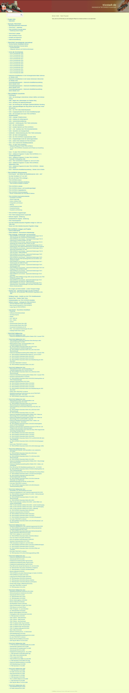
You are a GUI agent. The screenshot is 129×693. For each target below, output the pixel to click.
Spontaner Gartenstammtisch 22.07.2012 (19, 541)
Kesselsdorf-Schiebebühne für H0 (18, 327)
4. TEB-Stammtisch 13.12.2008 (17, 670)
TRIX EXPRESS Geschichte (16, 93)
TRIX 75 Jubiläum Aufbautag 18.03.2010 (19, 628)
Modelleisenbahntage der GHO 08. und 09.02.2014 (22, 481)
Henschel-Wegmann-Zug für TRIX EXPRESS (21, 303)
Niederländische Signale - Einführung (19, 218)
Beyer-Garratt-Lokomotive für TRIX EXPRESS (21, 305)
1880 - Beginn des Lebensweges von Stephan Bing (22, 100)
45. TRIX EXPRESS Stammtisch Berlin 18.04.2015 (22, 436)
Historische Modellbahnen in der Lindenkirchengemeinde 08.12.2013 (26, 492)
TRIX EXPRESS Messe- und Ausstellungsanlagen (22, 188)
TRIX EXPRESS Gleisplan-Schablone (19, 183)
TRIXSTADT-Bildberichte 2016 (17, 367)
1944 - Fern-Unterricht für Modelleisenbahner (21, 142)
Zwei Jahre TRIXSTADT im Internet (18, 585)
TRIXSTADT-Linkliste (14, 33)
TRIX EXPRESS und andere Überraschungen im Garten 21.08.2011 (26, 573)
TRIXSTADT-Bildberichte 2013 (17, 489)
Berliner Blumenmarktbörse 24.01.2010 (19, 638)
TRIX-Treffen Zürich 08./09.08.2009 (18, 655)
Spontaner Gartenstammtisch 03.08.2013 (19, 512)
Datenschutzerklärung (15, 39)
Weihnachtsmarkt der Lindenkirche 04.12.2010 (21, 593)
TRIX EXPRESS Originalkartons (17, 190)
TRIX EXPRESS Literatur (15, 186)
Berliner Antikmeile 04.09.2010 (17, 601)
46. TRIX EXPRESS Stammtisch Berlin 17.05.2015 (22, 434)
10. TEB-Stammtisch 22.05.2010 (17, 610)
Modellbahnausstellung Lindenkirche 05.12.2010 (21, 591)
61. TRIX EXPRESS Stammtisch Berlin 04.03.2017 (22, 358)
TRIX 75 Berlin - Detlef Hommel (17, 619)
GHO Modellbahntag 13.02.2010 (17, 633)
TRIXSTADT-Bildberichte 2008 (17, 668)
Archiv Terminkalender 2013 (16, 65)
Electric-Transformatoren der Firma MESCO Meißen (22, 193)
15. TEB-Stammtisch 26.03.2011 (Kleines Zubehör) (22, 580)
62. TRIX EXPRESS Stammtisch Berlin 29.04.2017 (22, 356)
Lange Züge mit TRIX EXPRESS (18, 307)
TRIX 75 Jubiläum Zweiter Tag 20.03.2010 (20, 624)
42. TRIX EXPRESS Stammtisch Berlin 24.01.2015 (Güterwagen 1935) (27, 445)
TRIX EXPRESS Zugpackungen (17, 212)
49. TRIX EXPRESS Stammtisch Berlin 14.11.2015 (22, 412)
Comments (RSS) (73, 691)
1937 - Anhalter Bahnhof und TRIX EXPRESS (21, 127)
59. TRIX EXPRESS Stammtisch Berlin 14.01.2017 (22, 364)
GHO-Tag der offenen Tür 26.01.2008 (19, 682)
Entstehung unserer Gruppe (16, 30)
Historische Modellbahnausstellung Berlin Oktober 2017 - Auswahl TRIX (27, 352)
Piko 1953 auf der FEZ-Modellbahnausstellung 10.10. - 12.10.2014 (26, 467)
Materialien (12, 21)
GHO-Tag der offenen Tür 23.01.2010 (19, 640)
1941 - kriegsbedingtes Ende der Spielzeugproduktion (23, 139)
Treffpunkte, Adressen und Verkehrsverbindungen (21, 49)
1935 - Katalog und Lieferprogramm (18, 119)
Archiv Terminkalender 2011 (16, 69)
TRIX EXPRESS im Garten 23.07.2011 (19, 574)
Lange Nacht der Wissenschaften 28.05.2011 (20, 576)
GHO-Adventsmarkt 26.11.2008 (17, 673)
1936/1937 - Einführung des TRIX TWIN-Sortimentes (23, 123)
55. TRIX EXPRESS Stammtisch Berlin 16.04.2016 (22, 385)
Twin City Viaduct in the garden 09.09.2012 (20, 537)
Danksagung (12, 95)
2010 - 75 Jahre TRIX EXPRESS (17, 144)
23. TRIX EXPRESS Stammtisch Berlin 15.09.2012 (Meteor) (24, 535)
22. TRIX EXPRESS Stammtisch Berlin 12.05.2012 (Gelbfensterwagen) (27, 544)
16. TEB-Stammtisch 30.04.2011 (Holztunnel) (20, 578)
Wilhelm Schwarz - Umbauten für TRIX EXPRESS (22, 302)
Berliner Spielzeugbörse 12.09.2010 (18, 600)
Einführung (12, 311)
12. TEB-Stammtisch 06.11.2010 (17, 596)
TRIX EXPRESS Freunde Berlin (17, 29)
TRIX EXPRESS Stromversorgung (18, 192)
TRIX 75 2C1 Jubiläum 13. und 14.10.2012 (20, 534)
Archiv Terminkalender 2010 (16, 71)
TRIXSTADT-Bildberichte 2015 (17, 399)
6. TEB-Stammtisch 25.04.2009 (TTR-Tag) (20, 660)
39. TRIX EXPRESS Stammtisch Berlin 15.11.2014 (22, 459)
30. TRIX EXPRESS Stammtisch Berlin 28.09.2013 (22, 510)
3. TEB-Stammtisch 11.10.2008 (17, 675)
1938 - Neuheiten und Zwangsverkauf (19, 131)
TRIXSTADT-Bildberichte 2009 (17, 643)
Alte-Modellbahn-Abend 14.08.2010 (18, 603)
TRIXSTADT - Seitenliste (15, 27)
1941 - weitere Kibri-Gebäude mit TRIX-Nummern (22, 141)
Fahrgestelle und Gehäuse (16, 202)
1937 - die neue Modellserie (16, 125)
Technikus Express (14, 314)
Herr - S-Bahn (13, 320)
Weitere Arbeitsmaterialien (16, 286)
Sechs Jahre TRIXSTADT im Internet (18, 444)
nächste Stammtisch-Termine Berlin (18, 46)
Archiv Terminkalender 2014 (16, 63)
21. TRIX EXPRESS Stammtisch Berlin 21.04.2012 (22, 546)
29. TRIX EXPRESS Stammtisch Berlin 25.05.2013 (22, 513)
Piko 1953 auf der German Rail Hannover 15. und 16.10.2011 (24, 566)
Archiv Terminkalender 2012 (16, 67)
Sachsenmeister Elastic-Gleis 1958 (18, 325)
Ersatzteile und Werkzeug (16, 209)
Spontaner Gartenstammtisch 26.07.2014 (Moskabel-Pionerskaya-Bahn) (27, 471)
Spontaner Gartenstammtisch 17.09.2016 (19, 376)
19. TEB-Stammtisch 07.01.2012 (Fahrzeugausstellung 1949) (24, 553)
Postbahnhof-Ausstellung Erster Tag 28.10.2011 (21, 564)
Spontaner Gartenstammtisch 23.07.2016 (19, 381)
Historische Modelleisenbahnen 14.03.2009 (20, 662)
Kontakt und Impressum (15, 37)
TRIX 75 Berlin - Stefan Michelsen (18, 617)
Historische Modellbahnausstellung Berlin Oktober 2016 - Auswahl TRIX (27, 374)
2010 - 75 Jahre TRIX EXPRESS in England (21, 152)
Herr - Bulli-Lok (13, 318)
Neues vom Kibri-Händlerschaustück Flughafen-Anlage (23, 226)
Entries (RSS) (65, 691)
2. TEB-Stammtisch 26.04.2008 (17, 677)
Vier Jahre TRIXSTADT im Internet (18, 519)
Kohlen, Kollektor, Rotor (15, 201)
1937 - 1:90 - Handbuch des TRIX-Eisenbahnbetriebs (23, 129)
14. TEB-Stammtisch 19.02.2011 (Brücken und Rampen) (23, 581)
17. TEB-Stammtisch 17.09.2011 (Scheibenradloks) (22, 569)
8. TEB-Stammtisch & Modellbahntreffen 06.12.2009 (22, 644)
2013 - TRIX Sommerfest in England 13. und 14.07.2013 (24, 160)
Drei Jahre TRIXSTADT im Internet (18, 551)
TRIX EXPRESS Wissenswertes (17, 172)
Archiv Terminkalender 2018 (16, 56)
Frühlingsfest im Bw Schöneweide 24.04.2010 (21, 614)
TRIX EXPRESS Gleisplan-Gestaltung (19, 182)
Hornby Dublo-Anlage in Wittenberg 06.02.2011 (21, 583)
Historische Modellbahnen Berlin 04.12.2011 (20, 557)
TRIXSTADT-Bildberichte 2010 (17, 590)
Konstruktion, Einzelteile (15, 197)
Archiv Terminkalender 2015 (16, 62)
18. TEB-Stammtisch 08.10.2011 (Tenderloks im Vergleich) (24, 567)
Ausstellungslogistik (14, 47)
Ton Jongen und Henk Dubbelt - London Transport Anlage (24, 289)
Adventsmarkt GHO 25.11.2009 (17, 650)
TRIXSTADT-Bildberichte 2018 (17, 335)
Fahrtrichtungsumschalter (16, 206)
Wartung (12, 204)
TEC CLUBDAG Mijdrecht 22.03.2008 (19, 678)
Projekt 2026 (11, 19)
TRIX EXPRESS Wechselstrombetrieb (19, 196)
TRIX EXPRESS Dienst (15, 180)
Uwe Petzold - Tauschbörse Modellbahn (19, 310)
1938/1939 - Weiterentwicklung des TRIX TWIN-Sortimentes (25, 133)
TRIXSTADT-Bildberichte (15, 333)
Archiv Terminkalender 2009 (16, 72)
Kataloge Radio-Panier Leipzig (17, 330)
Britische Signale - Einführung (17, 216)
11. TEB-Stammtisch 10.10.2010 (17, 598)
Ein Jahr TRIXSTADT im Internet (17, 637)
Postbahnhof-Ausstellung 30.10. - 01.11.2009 (20, 651)
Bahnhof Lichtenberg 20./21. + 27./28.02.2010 (21, 631)
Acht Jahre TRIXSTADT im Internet (18, 362)
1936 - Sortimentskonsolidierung (17, 121)
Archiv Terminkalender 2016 (16, 60)
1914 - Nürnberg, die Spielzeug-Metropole (20, 102)
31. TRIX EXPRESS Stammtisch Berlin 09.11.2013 (22, 500)
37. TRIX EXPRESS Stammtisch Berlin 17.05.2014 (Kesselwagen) (26, 473)
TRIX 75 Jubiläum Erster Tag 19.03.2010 (19, 626)
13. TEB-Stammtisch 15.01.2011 (17, 587)
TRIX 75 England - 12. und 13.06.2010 (19, 608)
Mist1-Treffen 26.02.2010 (16, 630)
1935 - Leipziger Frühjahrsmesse (18, 117)
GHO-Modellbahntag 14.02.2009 (17, 664)
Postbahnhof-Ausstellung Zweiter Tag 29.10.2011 (21, 562)
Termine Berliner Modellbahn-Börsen (18, 44)
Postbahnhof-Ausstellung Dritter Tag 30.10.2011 (21, 560)
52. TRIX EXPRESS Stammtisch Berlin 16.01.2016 (22, 396)
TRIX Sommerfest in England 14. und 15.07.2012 (21, 542)
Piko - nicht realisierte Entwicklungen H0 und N (21, 328)
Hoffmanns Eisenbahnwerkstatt (17, 313)
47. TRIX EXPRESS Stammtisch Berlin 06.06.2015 (22, 432)
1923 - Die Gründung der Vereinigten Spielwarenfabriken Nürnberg (27, 104)
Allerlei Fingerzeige (14, 199)
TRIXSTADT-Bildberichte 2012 (17, 525)
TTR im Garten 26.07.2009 (16, 657)
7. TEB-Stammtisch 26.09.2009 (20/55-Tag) (20, 653)
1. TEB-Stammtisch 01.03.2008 (17, 680)
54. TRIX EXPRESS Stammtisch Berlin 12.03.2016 (22, 386)
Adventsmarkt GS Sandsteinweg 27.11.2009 (20, 648)
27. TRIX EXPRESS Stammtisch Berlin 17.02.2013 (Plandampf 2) (25, 517)
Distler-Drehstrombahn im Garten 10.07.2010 (20, 605)
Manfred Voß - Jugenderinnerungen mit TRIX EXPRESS (24, 290)
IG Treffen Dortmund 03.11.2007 (17, 688)
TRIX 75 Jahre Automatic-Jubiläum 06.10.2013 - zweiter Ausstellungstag (27, 505)
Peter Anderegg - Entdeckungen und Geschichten (22, 234)
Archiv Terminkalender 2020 (16, 53)
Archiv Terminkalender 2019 (16, 55)
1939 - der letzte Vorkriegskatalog (18, 135)
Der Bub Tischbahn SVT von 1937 (18, 176)
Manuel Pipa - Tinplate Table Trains (18, 298)
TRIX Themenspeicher (15, 220)
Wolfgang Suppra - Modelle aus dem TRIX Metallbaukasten (25, 296)
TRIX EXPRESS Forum (15, 35)
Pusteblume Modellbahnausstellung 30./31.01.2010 (22, 635)
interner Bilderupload (14, 230)
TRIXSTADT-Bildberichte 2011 (17, 556)
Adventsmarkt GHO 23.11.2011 (17, 559)
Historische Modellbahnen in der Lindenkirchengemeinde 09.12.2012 (26, 526)
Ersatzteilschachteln (14, 208)
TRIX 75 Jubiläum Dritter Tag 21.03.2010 (19, 623)
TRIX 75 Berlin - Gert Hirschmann (18, 621)
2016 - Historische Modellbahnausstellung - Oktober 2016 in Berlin (26, 169)
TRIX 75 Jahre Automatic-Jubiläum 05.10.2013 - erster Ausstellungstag (27, 506)
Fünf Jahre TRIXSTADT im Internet (18, 483)
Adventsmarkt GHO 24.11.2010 (17, 594)
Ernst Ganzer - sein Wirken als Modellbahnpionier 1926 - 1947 (25, 174)
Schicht (11, 321)
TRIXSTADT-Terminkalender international (20, 42)
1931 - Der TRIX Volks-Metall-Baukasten (20, 109)
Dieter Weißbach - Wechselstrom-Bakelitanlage (21, 232)
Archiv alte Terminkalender (16, 52)
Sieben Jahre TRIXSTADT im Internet (19, 391)
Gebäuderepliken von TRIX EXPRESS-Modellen (22, 300)
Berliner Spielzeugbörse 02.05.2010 (18, 612)
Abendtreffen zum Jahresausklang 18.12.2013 (21, 490)
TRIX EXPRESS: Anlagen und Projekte (19, 229)
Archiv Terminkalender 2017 (16, 58)
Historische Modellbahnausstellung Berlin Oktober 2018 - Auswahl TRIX (27, 336)
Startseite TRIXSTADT (14, 24)
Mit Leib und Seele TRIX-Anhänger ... (19, 178)
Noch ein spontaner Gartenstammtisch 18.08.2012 (22, 539)
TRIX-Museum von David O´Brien (18, 607)
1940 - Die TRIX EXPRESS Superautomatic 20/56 (22, 137)
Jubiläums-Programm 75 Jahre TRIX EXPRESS (21, 146)
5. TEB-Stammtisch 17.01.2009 (17, 665)
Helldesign (59, 691)
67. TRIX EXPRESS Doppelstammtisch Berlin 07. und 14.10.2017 (25, 354)
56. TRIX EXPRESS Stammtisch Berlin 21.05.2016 (22, 383)
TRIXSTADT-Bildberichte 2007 (17, 685)
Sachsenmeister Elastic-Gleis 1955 (18, 323)
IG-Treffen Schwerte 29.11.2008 (17, 671)
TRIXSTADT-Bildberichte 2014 (17, 448)
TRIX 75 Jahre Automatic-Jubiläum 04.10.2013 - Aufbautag (24, 508)
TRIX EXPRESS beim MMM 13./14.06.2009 (20, 658)
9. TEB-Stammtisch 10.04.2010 (17, 615)
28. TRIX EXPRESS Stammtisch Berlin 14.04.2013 (22, 515)
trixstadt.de (109, 4)
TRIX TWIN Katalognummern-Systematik (20, 214)
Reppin (11, 316)
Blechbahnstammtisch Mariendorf (18, 25)
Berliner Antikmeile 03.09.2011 (17, 571)
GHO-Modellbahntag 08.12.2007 (17, 686)
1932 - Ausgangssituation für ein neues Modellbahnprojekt (24, 112)
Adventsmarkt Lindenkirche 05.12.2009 (19, 646)
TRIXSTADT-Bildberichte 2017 (17, 339)
